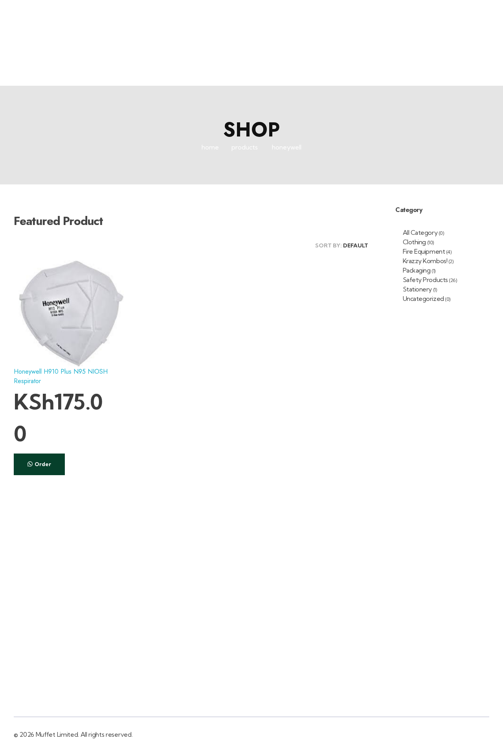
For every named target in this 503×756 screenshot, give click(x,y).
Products (244, 147)
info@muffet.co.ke (469, 9)
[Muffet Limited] (36, 53)
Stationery (417, 289)
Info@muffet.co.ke (341, 644)
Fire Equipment (424, 251)
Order (43, 464)
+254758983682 (392, 9)
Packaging (417, 270)
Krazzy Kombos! (425, 261)
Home (210, 147)
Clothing (414, 242)
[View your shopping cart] (460, 54)
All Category (420, 232)
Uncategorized (423, 298)
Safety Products (425, 280)
